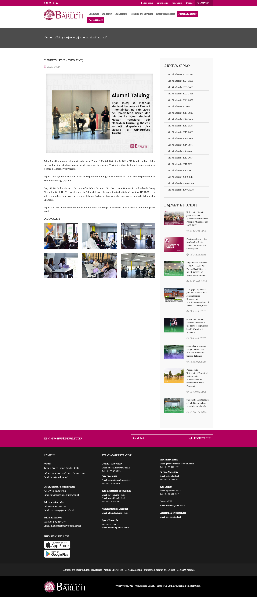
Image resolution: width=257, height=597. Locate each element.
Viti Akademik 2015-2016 (180, 138)
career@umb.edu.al (116, 495)
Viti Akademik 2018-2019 (180, 119)
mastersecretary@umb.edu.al (65, 525)
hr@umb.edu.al (172, 476)
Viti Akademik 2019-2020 (180, 113)
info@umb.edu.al (59, 477)
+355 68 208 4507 (171, 479)
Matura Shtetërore (113, 570)
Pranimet (94, 14)
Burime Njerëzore (169, 472)
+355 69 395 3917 (170, 467)
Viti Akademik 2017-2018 (180, 125)
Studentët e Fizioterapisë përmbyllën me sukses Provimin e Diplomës (198, 403)
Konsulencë (177, 3)
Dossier (189, 3)
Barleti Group (147, 3)
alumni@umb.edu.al (116, 498)
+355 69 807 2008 (57, 491)
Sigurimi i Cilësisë (169, 459)
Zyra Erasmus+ (109, 476)
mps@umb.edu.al (173, 517)
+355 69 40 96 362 (57, 506)
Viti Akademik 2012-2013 (180, 157)
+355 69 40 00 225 (113, 471)
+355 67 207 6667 (113, 483)
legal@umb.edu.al (173, 491)
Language (204, 3)
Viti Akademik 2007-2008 (181, 189)
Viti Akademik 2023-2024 (180, 87)
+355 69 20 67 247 (57, 522)
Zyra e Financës (110, 520)
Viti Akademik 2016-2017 (180, 132)
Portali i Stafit (96, 20)
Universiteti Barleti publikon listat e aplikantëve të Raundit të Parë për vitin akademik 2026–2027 (197, 218)
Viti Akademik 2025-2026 (180, 74)
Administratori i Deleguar (115, 508)
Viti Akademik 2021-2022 (180, 100)
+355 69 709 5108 (112, 501)
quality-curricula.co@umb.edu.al (180, 464)
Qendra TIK (166, 501)
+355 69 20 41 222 (76, 473)
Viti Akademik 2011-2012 (180, 164)
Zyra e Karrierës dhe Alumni (116, 490)
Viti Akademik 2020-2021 (180, 106)
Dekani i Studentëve (112, 463)
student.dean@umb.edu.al (119, 468)
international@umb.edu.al (119, 480)
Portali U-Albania (186, 570)
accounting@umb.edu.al (118, 528)
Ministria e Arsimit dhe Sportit (159, 570)
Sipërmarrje (162, 3)
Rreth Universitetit (165, 14)
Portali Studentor (187, 14)
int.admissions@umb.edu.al (64, 495)
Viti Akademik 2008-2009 (181, 183)
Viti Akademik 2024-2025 (180, 81)
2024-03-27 (53, 66)
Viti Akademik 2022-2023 (180, 93)
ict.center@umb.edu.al (175, 505)
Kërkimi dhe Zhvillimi (142, 14)
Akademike (121, 14)
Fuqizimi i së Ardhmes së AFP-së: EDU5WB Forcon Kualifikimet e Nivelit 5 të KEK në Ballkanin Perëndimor (197, 269)
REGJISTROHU (202, 438)
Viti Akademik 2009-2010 (180, 177)
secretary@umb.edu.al (62, 510)
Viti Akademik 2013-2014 (180, 151)
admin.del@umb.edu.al (117, 513)
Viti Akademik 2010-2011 (180, 170)
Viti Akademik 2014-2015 (180, 145)
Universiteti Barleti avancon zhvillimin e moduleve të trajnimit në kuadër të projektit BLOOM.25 (197, 325)
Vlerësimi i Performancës (173, 513)
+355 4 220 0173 (112, 524)
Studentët (107, 14)
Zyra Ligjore (166, 486)
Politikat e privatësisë (91, 570)
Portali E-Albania (133, 570)
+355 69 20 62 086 (57, 473)
